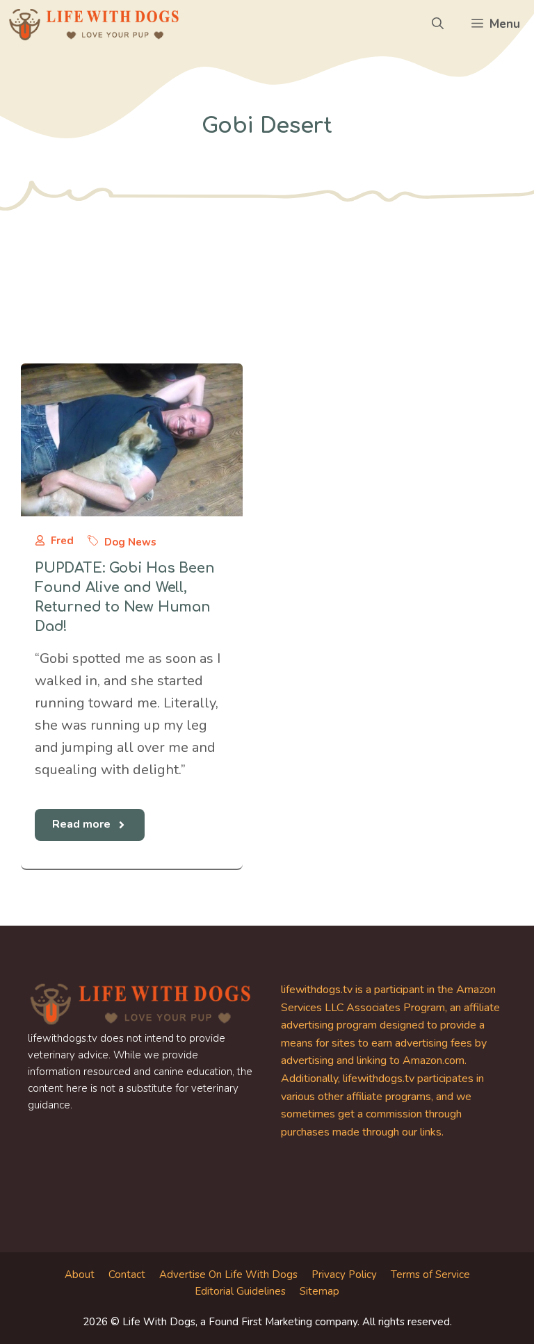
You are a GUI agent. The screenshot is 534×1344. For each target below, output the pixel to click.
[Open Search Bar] (438, 24)
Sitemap (319, 1291)
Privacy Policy (344, 1274)
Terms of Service (430, 1274)
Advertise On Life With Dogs (228, 1274)
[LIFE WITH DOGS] (94, 24)
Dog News (130, 542)
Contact (126, 1274)
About (80, 1274)
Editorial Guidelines (240, 1291)
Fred (62, 541)
